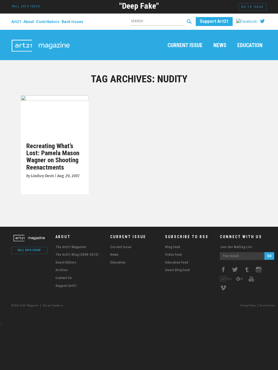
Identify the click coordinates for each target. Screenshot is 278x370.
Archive (61, 270)
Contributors (47, 22)
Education (250, 45)
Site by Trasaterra (53, 305)
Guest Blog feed (177, 270)
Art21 (16, 22)
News (219, 45)
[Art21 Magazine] (40, 39)
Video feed (173, 254)
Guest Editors (65, 262)
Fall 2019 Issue (29, 250)
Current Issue (185, 45)
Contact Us (63, 278)
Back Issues (72, 22)
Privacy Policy (248, 305)
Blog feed (172, 247)
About (28, 22)
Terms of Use (267, 305)
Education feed (176, 262)
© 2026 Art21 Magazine (25, 305)
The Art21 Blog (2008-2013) (76, 254)
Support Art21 (214, 21)
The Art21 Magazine (70, 247)
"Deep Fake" (139, 6)
